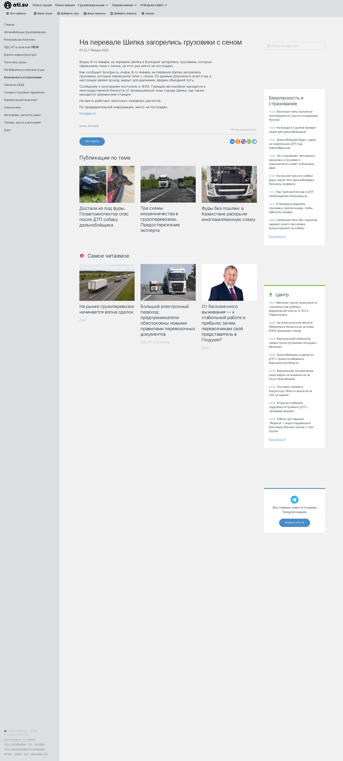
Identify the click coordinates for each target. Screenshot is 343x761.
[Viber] (243, 141)
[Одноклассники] (237, 141)
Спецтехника (12, 107)
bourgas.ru (87, 113)
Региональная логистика (19, 39)
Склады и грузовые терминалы (24, 92)
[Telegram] (254, 141)
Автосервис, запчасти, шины (22, 115)
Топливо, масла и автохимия (22, 122)
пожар (18, 753)
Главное (9, 24)
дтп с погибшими (15, 744)
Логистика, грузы (15, 62)
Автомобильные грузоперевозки (25, 32)
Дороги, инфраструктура (20, 54)
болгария (93, 125)
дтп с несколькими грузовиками (24, 748)
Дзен (7, 130)
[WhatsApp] (249, 141)
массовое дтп (39, 753)
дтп (30, 744)
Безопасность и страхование (22, 77)
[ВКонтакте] (232, 141)
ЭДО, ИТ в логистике (17, 47)
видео (8, 753)
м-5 (26, 753)
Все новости (277, 236)
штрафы (39, 744)
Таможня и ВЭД (14, 84)
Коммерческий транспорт (20, 99)
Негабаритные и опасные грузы (24, 69)
